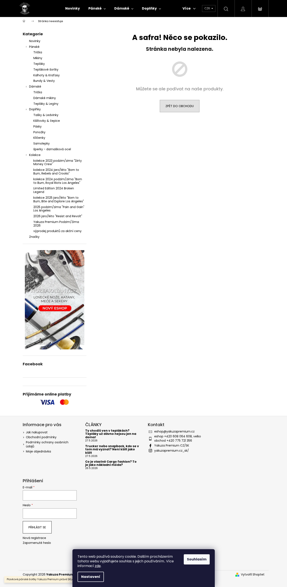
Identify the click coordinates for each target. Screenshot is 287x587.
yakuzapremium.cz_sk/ (171, 450)
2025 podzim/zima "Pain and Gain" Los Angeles (58, 209)
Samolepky (41, 143)
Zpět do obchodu (179, 106)
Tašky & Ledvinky (45, 115)
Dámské (35, 86)
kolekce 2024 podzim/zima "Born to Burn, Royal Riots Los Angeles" (57, 181)
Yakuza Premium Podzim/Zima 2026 (56, 224)
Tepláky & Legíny (45, 104)
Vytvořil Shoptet (252, 575)
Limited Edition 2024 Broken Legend (53, 190)
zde (98, 565)
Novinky (34, 41)
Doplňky (35, 109)
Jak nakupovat (37, 432)
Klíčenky (39, 138)
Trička (37, 52)
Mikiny (37, 58)
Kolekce (35, 155)
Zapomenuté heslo (37, 543)
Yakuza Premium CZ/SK (171, 445)
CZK (207, 8)
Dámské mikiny (44, 98)
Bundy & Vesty (44, 81)
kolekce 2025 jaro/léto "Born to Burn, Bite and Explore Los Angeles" (58, 199)
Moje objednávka (38, 451)
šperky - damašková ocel (52, 149)
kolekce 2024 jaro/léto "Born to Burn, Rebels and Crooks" (56, 172)
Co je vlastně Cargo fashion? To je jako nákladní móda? (111, 463)
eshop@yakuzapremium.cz (174, 431)
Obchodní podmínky (41, 437)
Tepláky (39, 64)
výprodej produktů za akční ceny (57, 231)
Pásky (37, 126)
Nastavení (90, 576)
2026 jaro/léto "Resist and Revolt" (57, 216)
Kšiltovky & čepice (46, 121)
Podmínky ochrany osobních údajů (47, 444)
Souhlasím (196, 559)
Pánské (34, 47)
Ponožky (39, 132)
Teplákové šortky (45, 69)
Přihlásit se (37, 527)
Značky (34, 237)
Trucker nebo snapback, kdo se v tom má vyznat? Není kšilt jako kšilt (112, 449)
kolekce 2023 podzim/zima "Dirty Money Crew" (57, 162)
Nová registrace (34, 538)
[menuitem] (72, 8)
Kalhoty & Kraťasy (46, 75)
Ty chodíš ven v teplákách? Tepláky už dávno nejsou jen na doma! (110, 434)
